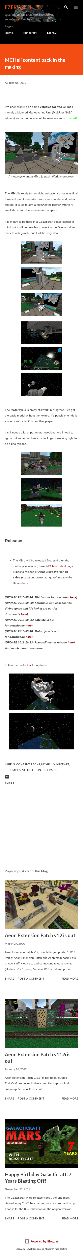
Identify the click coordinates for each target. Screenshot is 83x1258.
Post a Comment (31, 978)
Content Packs (28, 764)
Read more (69, 978)
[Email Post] (7, 778)
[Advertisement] (41, 827)
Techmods (13, 770)
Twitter (27, 665)
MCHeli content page (59, 566)
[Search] (66, 7)
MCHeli (46, 764)
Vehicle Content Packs (40, 770)
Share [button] (9, 783)
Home (9, 32)
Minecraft (30, 32)
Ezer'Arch (18, 7)
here (25, 583)
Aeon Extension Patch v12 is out (40, 935)
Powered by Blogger (44, 1241)
